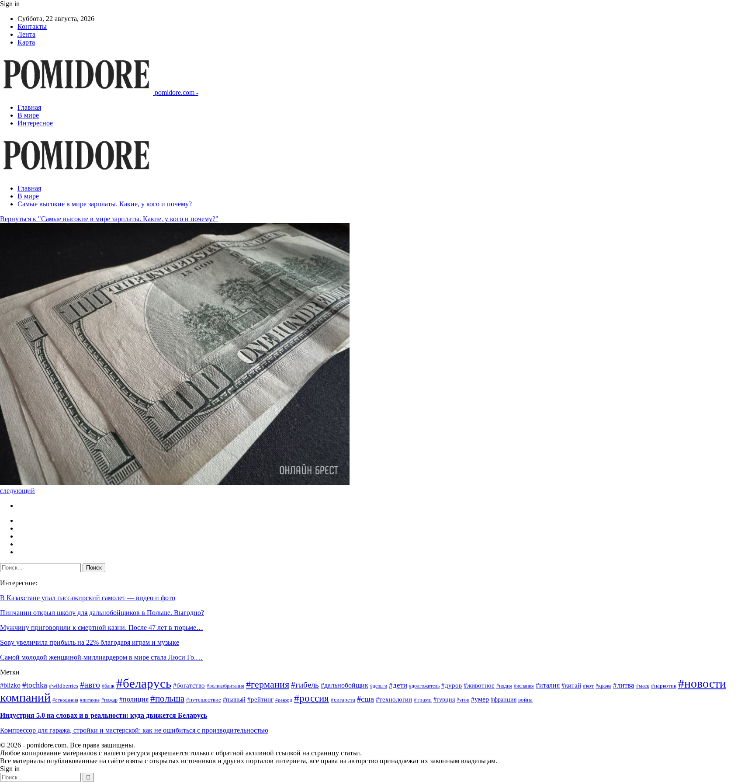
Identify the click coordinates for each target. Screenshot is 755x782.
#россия (311, 698)
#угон (463, 700)
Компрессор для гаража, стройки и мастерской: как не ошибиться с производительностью (134, 730)
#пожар (109, 700)
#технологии (394, 699)
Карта (26, 42)
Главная (29, 107)
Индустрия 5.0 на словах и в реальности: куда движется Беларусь (103, 715)
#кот (588, 685)
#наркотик (663, 686)
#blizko (10, 685)
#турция (444, 699)
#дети (398, 685)
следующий (17, 490)
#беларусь (143, 683)
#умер (480, 699)
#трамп (423, 700)
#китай (571, 685)
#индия (504, 686)
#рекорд (283, 700)
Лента (26, 34)
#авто (90, 684)
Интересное (35, 123)
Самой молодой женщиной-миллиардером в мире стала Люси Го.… (101, 657)
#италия (548, 685)
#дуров (451, 685)
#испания (524, 686)
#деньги (378, 686)
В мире (28, 115)
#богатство (189, 685)
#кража (603, 686)
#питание (90, 700)
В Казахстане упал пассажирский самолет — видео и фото (87, 597)
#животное (479, 685)
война (525, 699)
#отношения (65, 700)
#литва (623, 685)
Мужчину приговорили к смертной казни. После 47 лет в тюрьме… (101, 627)
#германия (267, 684)
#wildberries (63, 686)
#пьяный (234, 699)
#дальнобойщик (344, 685)
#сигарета (343, 700)
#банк (108, 686)
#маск (642, 686)
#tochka (34, 685)
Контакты (32, 26)
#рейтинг (260, 699)
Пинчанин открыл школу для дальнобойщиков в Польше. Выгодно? (102, 612)
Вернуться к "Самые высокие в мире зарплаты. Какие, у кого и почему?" (109, 218)
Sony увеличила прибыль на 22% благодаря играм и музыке (89, 642)
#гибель (305, 684)
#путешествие (203, 699)
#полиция (134, 699)
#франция (503, 699)
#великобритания (225, 686)
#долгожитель (424, 686)
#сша (365, 699)
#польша (167, 698)
